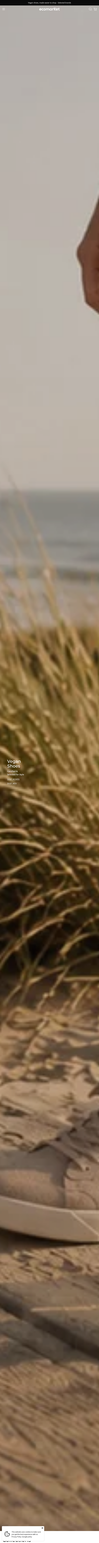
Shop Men (12, 783)
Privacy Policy (16, 1537)
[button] (90, 9)
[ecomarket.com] (49, 9)
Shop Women (13, 779)
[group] (49, 2)
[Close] (42, 1528)
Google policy (27, 1537)
